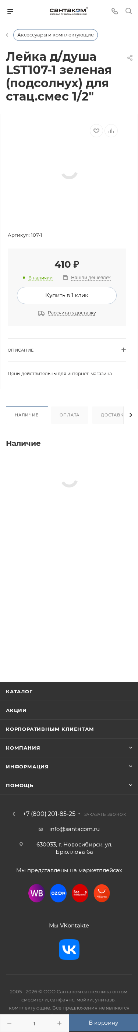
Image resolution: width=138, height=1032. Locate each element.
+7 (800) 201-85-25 (49, 814)
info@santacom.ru (74, 828)
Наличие (27, 415)
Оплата (69, 415)
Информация (27, 766)
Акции (16, 710)
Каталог (19, 691)
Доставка (114, 415)
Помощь (19, 785)
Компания (23, 748)
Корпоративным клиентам (50, 729)
